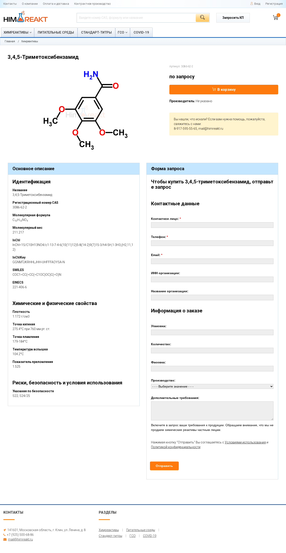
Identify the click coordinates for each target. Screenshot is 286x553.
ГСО (121, 32)
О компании (30, 3)
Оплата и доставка (56, 3)
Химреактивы (16, 32)
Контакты (10, 3)
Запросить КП (233, 17)
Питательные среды (56, 32)
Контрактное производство (92, 3)
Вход (257, 3)
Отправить (164, 466)
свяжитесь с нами (187, 124)
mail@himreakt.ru (210, 128)
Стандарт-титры (96, 32)
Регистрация (274, 3)
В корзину (226, 89)
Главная (10, 41)
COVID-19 (141, 32)
